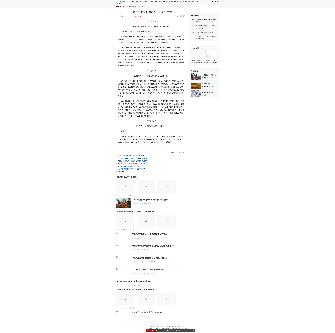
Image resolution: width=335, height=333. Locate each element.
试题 (148, 316)
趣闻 (160, 1)
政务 (133, 1)
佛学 (167, 1)
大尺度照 (151, 273)
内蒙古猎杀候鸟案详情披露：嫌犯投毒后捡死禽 (132, 158)
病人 (153, 238)
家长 (130, 285)
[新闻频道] (167, 142)
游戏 (164, 1)
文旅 (193, 1)
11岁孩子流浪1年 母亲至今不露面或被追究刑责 (150, 200)
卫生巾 (146, 261)
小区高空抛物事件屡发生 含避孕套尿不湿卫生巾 (150, 258)
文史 (129, 1)
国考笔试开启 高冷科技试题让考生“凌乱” (148, 312)
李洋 (145, 250)
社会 (193, 19)
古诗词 (172, 1)
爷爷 (136, 195)
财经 (137, 1)
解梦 (156, 1)
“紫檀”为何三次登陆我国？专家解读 (176, 330)
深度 (193, 32)
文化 (144, 1)
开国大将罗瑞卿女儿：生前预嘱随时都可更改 (149, 234)
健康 (152, 1)
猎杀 (147, 31)
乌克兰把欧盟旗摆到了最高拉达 (204, 32)
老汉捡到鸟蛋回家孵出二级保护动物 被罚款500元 (133, 163)
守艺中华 (181, 1)
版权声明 (171, 328)
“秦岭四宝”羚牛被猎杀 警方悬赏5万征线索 (131, 156)
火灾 (132, 230)
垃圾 (153, 261)
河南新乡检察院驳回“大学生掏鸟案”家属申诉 (131, 169)
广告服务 (156, 328)
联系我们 (161, 328)
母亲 (151, 203)
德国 (148, 250)
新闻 (121, 1)
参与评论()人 (138, 16)
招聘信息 (166, 328)
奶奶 (134, 195)
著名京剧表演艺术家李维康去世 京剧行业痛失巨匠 (196, 62)
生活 (176, 1)
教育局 (139, 285)
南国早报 (132, 16)
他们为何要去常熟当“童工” (126, 177)
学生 (132, 285)
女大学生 (146, 273)
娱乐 (148, 1)
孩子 (145, 203)
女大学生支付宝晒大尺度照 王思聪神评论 (148, 269)
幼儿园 (130, 195)
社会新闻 (137, 6)
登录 (217, 1)
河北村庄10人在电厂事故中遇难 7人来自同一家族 (135, 290)
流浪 (148, 203)
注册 (212, 1)
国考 (145, 316)
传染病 (146, 238)
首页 (117, 1)
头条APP (122, 3)
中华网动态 (186, 328)
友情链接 (181, 328)
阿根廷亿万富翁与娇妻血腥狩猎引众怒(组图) (131, 166)
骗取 (135, 285)
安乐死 (150, 238)
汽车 (140, 1)
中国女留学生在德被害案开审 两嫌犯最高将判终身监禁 (153, 246)
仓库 (130, 230)
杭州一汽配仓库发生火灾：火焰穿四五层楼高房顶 (135, 211)
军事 (125, 1)
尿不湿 (150, 261)
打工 (130, 308)
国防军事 (187, 1)
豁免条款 (176, 328)
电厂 (132, 308)
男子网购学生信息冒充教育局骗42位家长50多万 (134, 281)
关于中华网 (150, 328)
